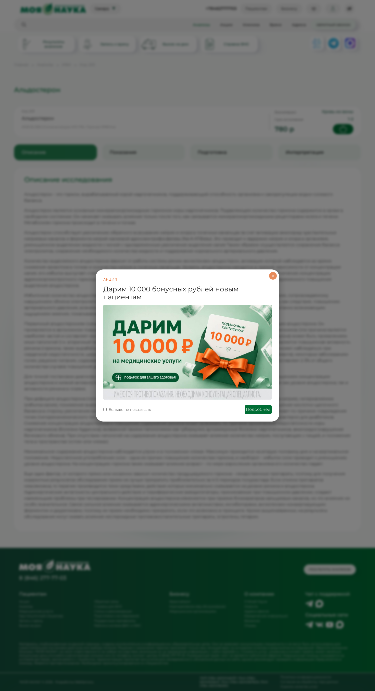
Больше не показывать (130, 409)
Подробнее (258, 409)
